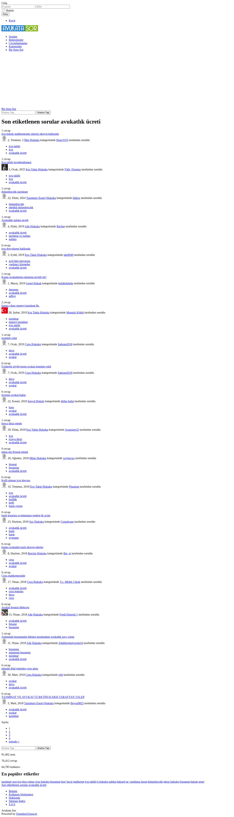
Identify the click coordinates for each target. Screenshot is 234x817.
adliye (12, 296)
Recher (61, 226)
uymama (14, 537)
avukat (12, 357)
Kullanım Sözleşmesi (21, 794)
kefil (11, 502)
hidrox (76, 197)
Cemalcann (67, 521)
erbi (60, 674)
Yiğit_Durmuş (72, 169)
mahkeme (78, 781)
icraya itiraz (15, 439)
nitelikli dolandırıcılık (21, 207)
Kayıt (12, 20)
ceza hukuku (16, 591)
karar (12, 534)
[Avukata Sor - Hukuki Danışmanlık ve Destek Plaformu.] (19, 30)
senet (201, 781)
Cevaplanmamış (18, 43)
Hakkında (14, 797)
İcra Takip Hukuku (37, 169)
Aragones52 (72, 429)
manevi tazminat (18, 322)
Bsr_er (67, 553)
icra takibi (14, 146)
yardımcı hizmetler (19, 264)
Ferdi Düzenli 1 (69, 614)
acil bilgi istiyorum (19, 261)
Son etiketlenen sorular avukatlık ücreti (23, 785)
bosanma (185, 781)
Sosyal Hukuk (36, 401)
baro (11, 407)
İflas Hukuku (31, 140)
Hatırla (10, 10)
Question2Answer (26, 813)
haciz (70, 781)
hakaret (121, 781)
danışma (13, 289)
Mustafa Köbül (75, 312)
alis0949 (68, 254)
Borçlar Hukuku (37, 553)
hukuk (194, 781)
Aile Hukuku (32, 226)
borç (63, 781)
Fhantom (74, 486)
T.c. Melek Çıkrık (70, 581)
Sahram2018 (65, 344)
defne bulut (67, 401)
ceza (11, 559)
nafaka (12, 239)
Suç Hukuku (36, 521)
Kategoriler (15, 46)
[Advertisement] (117, 79)
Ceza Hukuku (33, 344)
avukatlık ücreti (18, 152)
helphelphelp (65, 283)
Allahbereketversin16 (70, 643)
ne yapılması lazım (136, 781)
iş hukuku (102, 781)
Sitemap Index (17, 801)
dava (11, 350)
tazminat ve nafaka (19, 235)
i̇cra (11, 149)
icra (11, 435)
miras (31, 781)
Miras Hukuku (37, 458)
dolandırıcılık (16, 204)
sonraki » (14, 741)
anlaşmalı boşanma (20, 652)
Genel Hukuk (33, 283)
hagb (11, 531)
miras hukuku (171, 781)
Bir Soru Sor (16, 49)
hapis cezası (15, 505)
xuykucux (69, 458)
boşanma (14, 467)
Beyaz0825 (77, 703)
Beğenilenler (16, 39)
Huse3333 (62, 140)
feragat (13, 464)
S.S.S (12, 804)
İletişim (13, 791)
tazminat (13, 318)
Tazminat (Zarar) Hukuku (41, 197)
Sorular (13, 36)
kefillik (13, 499)
